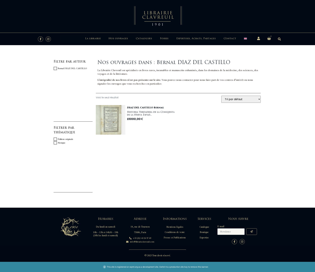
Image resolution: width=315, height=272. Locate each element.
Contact (230, 38)
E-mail (220, 226)
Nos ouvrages (118, 38)
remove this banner (199, 267)
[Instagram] (48, 39)
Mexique (61, 143)
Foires (164, 38)
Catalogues (144, 38)
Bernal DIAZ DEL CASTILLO (72, 68)
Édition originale (65, 139)
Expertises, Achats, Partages (196, 38)
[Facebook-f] (40, 39)
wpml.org (133, 267)
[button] (279, 39)
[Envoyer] (251, 231)
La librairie (93, 38)
